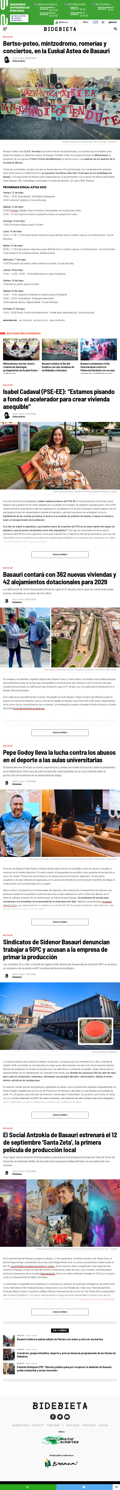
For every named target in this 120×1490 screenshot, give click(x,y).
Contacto (38, 1425)
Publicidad (53, 1425)
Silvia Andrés (18, 61)
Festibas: (14, 210)
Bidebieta (17, 602)
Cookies (103, 1425)
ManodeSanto (48, 1273)
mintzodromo (58, 320)
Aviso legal (72, 1425)
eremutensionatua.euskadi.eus (29, 708)
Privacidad (89, 1425)
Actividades (26, 320)
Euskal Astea (41, 320)
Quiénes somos (20, 1425)
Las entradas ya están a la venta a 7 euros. (33, 1266)
